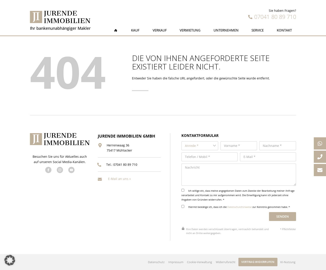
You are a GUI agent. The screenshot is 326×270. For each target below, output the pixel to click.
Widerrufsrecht (226, 262)
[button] (10, 260)
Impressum (175, 262)
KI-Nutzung (287, 262)
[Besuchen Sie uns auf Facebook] (48, 170)
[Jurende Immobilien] (60, 17)
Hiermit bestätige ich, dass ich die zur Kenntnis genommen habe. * (239, 207)
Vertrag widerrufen (257, 262)
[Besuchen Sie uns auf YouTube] (71, 170)
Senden (282, 216)
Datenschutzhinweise (239, 207)
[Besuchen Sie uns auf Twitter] (60, 170)
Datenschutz (156, 262)
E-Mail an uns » (119, 179)
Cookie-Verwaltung (199, 262)
